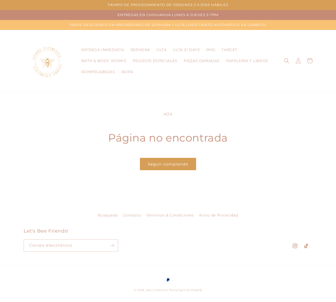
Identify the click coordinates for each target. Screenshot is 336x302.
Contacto (132, 215)
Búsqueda (108, 215)
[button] (286, 61)
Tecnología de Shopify (185, 290)
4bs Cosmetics (157, 290)
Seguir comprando (168, 164)
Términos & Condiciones (170, 215)
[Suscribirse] (112, 245)
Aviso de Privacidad (218, 215)
